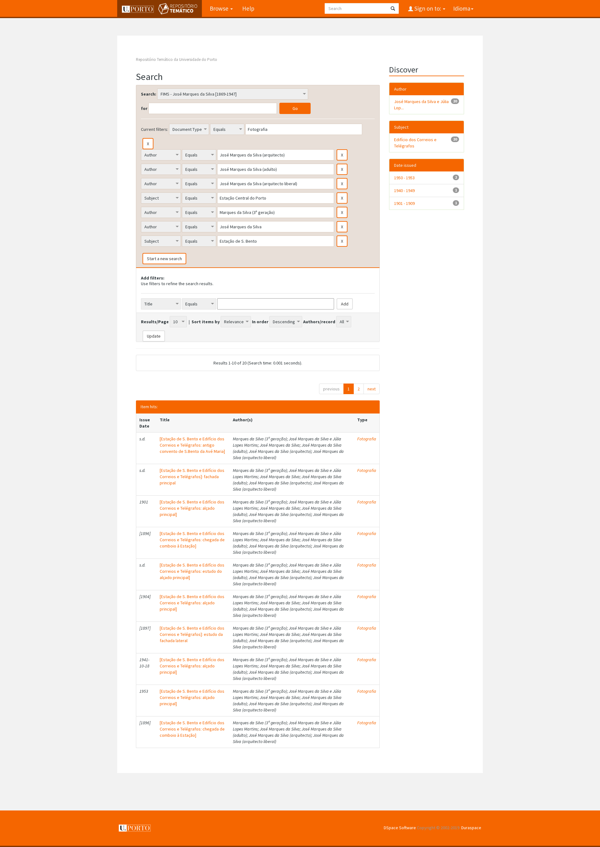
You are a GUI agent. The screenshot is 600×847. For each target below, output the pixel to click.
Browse (220, 8)
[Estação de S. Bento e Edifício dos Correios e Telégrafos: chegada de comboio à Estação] (192, 540)
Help (248, 8)
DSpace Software (400, 827)
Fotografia (366, 439)
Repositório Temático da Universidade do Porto (176, 59)
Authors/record (319, 321)
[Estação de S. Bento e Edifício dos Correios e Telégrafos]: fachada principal (192, 477)
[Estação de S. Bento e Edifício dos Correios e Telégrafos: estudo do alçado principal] (192, 571)
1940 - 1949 (404, 190)
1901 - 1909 (404, 203)
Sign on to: (427, 8)
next (372, 389)
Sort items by (206, 321)
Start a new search (164, 258)
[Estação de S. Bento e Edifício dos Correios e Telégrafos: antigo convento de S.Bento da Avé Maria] (192, 445)
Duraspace (471, 827)
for (144, 108)
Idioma (461, 8)
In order (260, 321)
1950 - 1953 (404, 178)
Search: (148, 94)
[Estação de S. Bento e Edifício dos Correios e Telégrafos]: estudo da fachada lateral (192, 634)
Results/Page (155, 321)
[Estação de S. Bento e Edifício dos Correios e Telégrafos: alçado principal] (192, 508)
